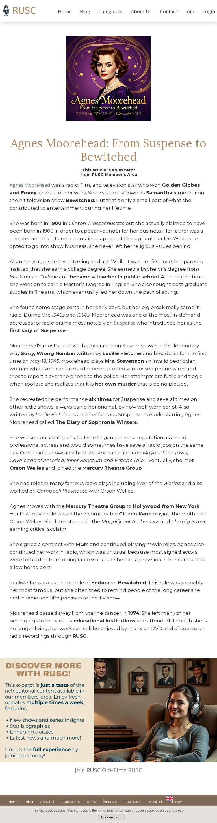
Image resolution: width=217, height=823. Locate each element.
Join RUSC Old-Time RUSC (108, 770)
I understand (111, 817)
